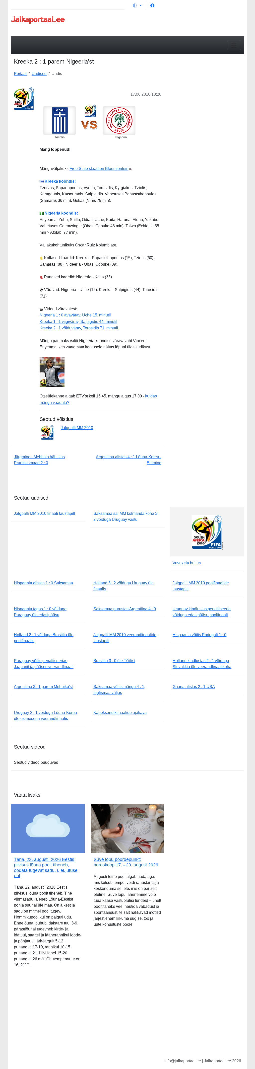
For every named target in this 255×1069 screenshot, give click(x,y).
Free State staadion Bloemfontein (98, 168)
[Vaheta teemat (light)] (137, 5)
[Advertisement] (207, 115)
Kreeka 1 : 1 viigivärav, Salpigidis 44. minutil (78, 321)
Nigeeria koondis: (61, 213)
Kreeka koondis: (60, 181)
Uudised (39, 74)
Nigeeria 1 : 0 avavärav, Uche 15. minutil (75, 315)
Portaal (20, 74)
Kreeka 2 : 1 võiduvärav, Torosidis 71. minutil (79, 328)
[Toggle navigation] (234, 45)
